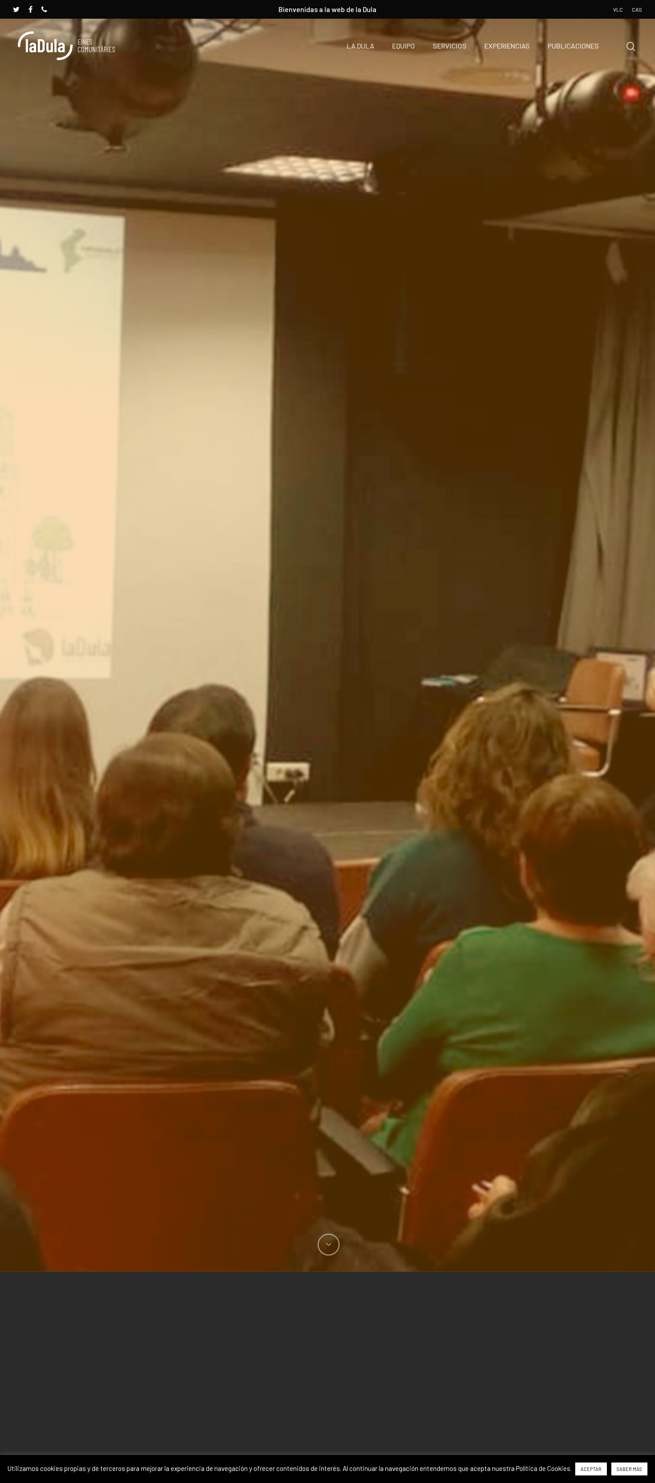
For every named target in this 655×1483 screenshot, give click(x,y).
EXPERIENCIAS (507, 45)
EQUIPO (403, 45)
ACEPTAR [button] (591, 1469)
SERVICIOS (450, 45)
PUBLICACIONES (573, 45)
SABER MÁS (629, 1469)
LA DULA (360, 45)
